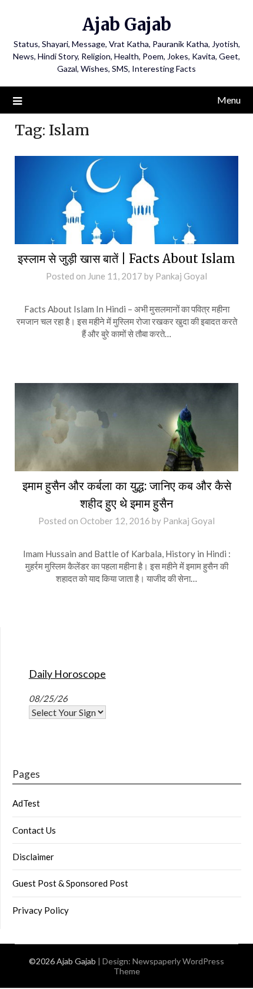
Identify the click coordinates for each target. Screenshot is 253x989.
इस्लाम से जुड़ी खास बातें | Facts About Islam (126, 258)
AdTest (26, 803)
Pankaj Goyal (181, 276)
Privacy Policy (40, 910)
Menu (229, 99)
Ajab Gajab (126, 24)
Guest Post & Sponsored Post (70, 883)
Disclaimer (33, 856)
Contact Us (34, 830)
